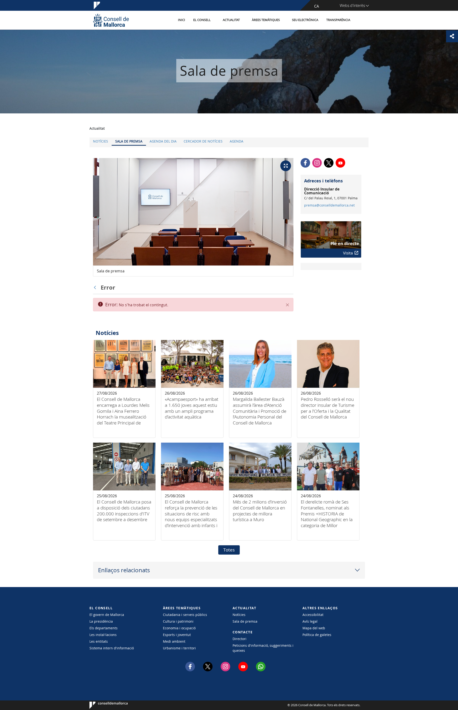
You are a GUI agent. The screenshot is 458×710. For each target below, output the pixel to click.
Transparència (338, 20)
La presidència (101, 621)
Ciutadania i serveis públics (185, 614)
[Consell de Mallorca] (111, 20)
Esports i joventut (177, 634)
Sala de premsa (128, 141)
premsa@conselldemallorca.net (329, 205)
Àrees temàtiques (266, 20)
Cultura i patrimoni (178, 621)
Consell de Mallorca (103, 705)
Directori (239, 638)
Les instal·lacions (103, 634)
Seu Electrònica (305, 20)
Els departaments (103, 628)
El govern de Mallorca (106, 614)
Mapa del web (313, 628)
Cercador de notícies (203, 141)
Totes (229, 550)
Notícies (100, 141)
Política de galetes (316, 634)
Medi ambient (174, 641)
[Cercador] (359, 20)
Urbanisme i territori (179, 648)
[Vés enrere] (96, 287)
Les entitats (98, 641)
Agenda (236, 141)
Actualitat (231, 20)
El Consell (202, 20)
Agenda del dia (163, 141)
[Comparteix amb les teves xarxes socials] (452, 36)
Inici (181, 20)
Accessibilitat (312, 614)
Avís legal (309, 621)
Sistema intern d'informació (111, 648)
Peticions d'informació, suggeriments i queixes (263, 648)
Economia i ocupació (179, 628)
